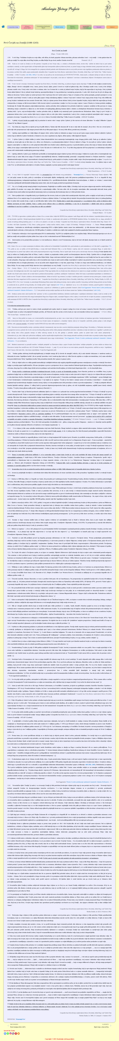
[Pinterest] (16, 1033)
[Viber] (13, 1033)
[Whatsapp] (8, 1033)
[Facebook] (5, 1033)
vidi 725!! (60, 285)
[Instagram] (10, 1033)
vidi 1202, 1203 (90, 764)
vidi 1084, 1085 (30, 75)
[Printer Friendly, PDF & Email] (109, 46)
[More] (18, 1033)
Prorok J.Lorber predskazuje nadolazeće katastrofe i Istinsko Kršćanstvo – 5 (89, 782)
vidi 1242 (97, 290)
